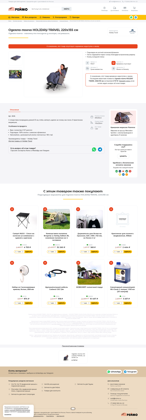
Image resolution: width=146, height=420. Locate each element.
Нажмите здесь (124, 81)
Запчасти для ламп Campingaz (23, 394)
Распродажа (61, 17)
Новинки (46, 17)
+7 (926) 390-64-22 (131, 1)
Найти (66, 9)
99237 (48, 321)
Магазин (15, 17)
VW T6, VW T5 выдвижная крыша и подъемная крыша (24, 385)
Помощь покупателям (120, 394)
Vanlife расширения (51, 384)
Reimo (18, 9)
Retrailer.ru (73, 408)
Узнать (123, 156)
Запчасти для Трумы (85, 384)
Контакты (50, 416)
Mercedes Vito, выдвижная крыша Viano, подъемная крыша (24, 390)
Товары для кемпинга (52, 391)
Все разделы (30, 17)
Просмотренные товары (73, 346)
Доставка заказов (117, 385)
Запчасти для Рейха (52, 387)
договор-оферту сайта (23, 411)
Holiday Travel (101, 317)
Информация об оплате (119, 389)
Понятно (7, 414)
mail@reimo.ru (116, 1)
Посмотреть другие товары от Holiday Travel (122, 32)
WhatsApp (131, 17)
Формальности (38, 416)
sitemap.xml (60, 416)
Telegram (136, 17)
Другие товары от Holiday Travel (20, 141)
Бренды (75, 17)
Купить (28, 252)
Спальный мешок (77, 322)
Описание (14, 110)
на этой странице (57, 324)
